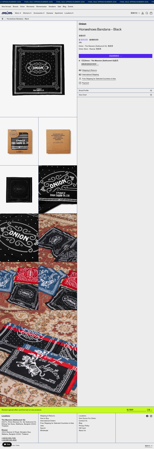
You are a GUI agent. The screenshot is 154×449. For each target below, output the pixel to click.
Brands (15, 6)
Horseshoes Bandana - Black (18, 19)
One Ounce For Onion (87, 418)
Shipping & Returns (47, 416)
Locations (82, 416)
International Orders (47, 421)
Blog (64, 6)
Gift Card (82, 428)
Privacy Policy (84, 426)
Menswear (30, 6)
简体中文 (134, 13)
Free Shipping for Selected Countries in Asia (57, 423)
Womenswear (41, 6)
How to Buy (44, 418)
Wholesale (44, 430)
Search (43, 428)
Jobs (42, 426)
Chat (8, 444)
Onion (22, 6)
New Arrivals (6, 6)
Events (70, 6)
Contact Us (83, 421)
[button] (147, 13)
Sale (59, 6)
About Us (82, 430)
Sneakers (52, 6)
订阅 (148, 410)
